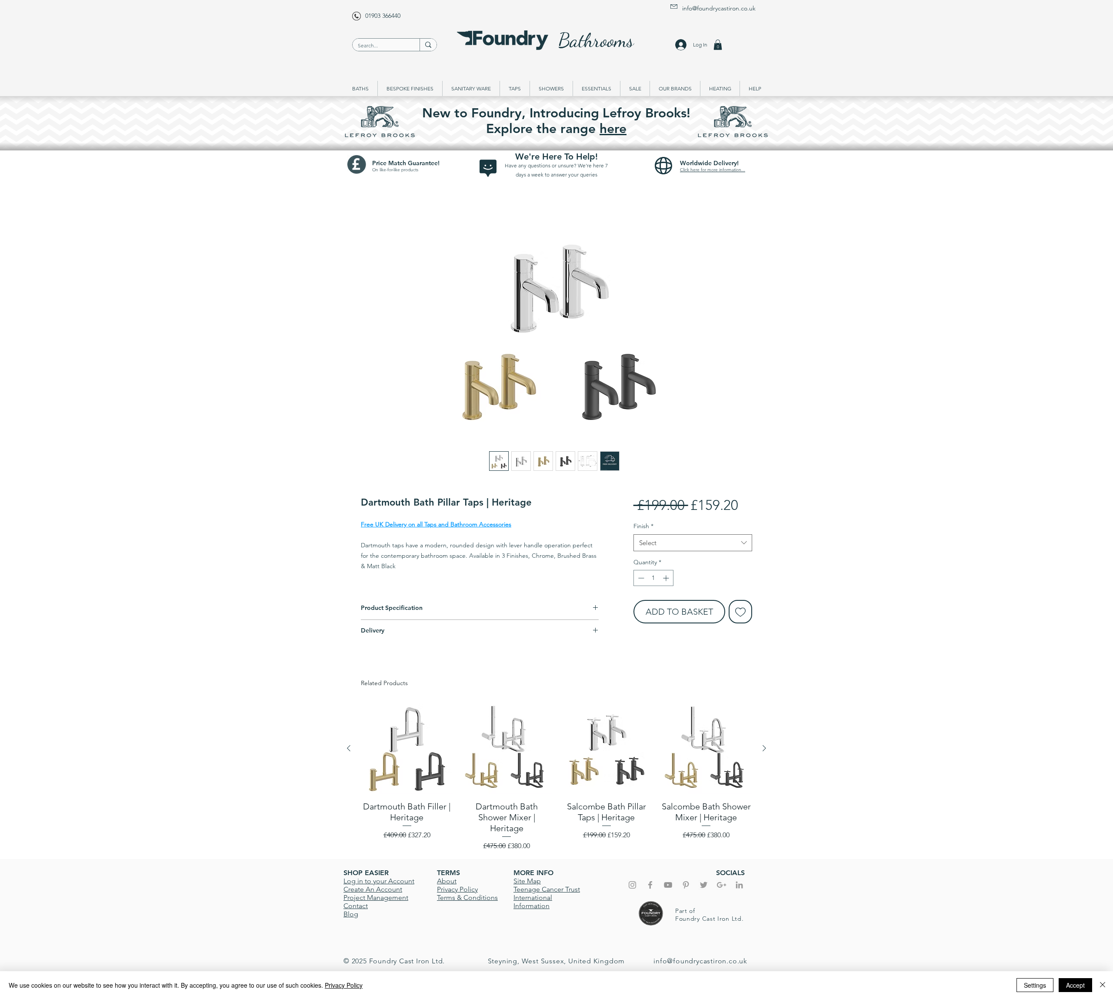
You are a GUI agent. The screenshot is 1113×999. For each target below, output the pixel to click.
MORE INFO (533, 873)
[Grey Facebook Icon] (650, 885)
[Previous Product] (348, 748)
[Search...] (428, 45)
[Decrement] (640, 578)
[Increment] (666, 578)
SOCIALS (730, 873)
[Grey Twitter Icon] (704, 885)
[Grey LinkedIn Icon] (739, 885)
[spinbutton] (653, 578)
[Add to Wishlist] (740, 611)
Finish (643, 526)
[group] (556, 777)
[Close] (1102, 985)
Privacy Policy (344, 985)
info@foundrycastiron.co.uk (719, 8)
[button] (717, 45)
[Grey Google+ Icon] (721, 885)
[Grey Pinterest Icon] (686, 885)
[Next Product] (764, 748)
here (613, 129)
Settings (1035, 985)
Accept (1075, 985)
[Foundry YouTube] (668, 885)
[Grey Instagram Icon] (632, 885)
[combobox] (692, 542)
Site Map (527, 881)
